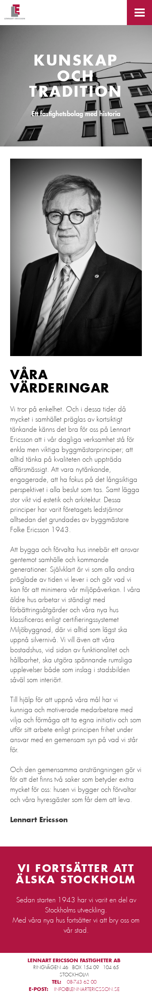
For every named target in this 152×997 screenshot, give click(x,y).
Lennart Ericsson (15, 12)
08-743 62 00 (81, 982)
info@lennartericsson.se (87, 989)
